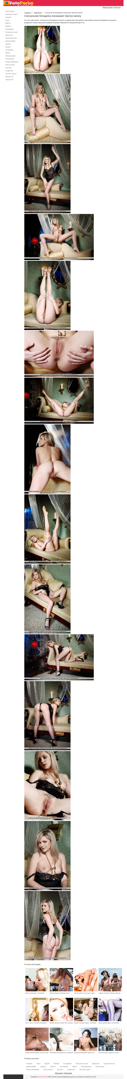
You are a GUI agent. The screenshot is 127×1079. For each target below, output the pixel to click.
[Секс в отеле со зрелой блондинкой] (37, 1009)
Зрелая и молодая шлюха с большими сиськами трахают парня (85, 1023)
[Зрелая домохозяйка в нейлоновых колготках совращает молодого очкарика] (110, 1009)
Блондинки (9, 29)
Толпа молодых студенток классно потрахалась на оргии (109, 1053)
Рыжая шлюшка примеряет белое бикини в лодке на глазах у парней (60, 993)
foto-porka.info (43, 1077)
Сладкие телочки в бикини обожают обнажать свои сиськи (109, 993)
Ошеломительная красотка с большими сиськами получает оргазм (61, 1053)
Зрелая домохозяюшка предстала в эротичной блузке (84, 1053)
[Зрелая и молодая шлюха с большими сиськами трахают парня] (86, 1009)
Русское (8, 68)
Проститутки (10, 65)
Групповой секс (11, 38)
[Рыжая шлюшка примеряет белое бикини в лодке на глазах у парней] (62, 979)
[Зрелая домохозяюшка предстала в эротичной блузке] (86, 1039)
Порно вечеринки (11, 62)
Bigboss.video (108, 7)
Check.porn (68, 1073)
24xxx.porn (59, 1073)
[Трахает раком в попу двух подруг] (86, 979)
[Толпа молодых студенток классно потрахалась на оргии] (110, 1039)
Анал (7, 20)
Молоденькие (10, 56)
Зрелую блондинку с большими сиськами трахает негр (34, 993)
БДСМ (7, 23)
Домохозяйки (10, 41)
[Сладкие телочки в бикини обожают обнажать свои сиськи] (110, 979)
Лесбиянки (9, 50)
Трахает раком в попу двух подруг (84, 993)
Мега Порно (9, 11)
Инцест (8, 47)
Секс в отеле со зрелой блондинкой (36, 1023)
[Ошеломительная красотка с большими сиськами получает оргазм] (62, 1039)
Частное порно (10, 74)
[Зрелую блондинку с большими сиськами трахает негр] (37, 979)
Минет (7, 53)
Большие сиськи (11, 32)
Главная (27, 13)
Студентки (9, 71)
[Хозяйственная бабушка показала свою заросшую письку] (37, 1039)
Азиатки (8, 17)
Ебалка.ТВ (9, 76)
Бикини (8, 26)
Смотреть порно (11, 14)
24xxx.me (117, 7)
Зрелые (8, 44)
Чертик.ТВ (9, 79)
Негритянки (9, 59)
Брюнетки (9, 35)
